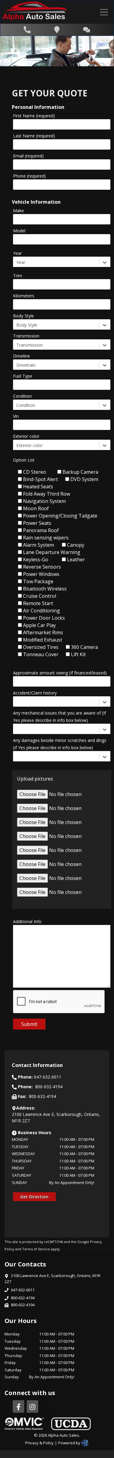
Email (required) (28, 156)
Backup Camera (80, 472)
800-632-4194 (23, 1297)
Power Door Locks (44, 618)
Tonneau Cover (41, 654)
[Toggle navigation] (104, 12)
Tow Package (38, 581)
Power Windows (41, 574)
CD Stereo (34, 472)
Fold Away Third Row (46, 493)
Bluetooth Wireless (45, 588)
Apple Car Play (39, 625)
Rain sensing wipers (46, 537)
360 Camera (84, 647)
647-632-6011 (23, 1290)
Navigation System (44, 501)
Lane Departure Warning (51, 552)
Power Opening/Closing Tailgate (60, 515)
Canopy (75, 545)
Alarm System (38, 545)
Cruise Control (39, 596)
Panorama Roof (41, 530)
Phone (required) (29, 176)
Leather (76, 559)
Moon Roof (36, 508)
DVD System (84, 479)
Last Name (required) (34, 136)
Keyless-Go (35, 559)
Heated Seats (38, 486)
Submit (29, 1024)
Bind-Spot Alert (40, 479)
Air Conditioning (41, 610)
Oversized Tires (41, 647)
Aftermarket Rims (43, 632)
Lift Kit (78, 654)
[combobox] (17, 262)
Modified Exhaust (42, 639)
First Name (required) (34, 116)
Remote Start (38, 603)
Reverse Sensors (42, 566)
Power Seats (37, 523)
